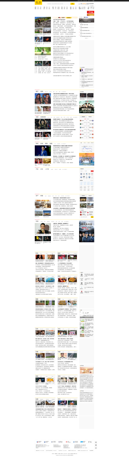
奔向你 (49, 68)
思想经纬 (54, 29)
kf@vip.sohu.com (73, 450)
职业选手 (69, 399)
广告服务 (59, 453)
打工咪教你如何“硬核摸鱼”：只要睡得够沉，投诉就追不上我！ (69, 389)
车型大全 (55, 169)
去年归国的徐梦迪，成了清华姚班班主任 (65, 269)
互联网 (41, 221)
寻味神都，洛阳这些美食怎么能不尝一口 (43, 289)
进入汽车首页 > (64, 169)
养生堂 (45, 72)
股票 (51, 143)
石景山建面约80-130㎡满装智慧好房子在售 (86, 386)
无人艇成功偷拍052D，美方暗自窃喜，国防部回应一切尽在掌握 (47, 366)
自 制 (36, 68)
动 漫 (36, 71)
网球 (71, 117)
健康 (67, 8)
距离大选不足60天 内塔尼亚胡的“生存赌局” (60, 48)
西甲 (64, 117)
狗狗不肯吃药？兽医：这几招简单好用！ (65, 392)
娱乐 (37, 91)
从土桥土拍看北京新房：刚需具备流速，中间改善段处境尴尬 (64, 199)
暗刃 (49, 67)
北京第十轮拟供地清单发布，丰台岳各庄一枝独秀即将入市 (63, 213)
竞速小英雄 (49, 71)
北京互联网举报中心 (47, 442)
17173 (91, 8)
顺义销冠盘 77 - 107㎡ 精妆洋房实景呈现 (86, 380)
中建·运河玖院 (89, 208)
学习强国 (90, 12)
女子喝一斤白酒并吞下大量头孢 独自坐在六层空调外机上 (63, 65)
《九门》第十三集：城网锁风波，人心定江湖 (44, 417)
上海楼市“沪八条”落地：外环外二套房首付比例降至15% (63, 202)
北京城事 (80, 17)
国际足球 (57, 117)
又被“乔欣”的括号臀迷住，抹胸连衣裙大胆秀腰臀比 (45, 269)
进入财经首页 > (63, 143)
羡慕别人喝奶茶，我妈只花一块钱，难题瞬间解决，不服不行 (89, 320)
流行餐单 (63, 276)
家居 (49, 8)
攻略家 (53, 276)
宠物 (59, 376)
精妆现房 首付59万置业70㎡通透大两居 (86, 401)
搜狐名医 (47, 299)
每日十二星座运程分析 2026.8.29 (41, 389)
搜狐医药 (41, 299)
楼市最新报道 (91, 212)
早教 (63, 299)
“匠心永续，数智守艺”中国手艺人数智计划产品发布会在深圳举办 (69, 343)
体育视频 (43, 117)
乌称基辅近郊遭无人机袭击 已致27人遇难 (60, 50)
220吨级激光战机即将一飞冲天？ (41, 363)
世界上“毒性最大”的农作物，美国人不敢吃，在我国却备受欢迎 (69, 292)
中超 (54, 117)
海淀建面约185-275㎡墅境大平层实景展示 (86, 398)
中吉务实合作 (64, 30)
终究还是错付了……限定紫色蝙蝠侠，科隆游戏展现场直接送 (68, 412)
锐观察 (63, 24)
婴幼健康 (75, 299)
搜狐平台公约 (75, 453)
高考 (63, 253)
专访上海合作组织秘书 (57, 30)
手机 (56, 221)
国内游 (41, 276)
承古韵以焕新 (61, 27)
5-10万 (81, 182)
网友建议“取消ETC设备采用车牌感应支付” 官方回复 (62, 42)
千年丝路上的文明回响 (69, 34)
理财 (40, 8)
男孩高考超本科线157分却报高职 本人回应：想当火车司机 (63, 72)
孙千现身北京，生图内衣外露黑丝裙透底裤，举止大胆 (45, 264)
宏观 (38, 8)
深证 (84, 142)
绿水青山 (46, 67)
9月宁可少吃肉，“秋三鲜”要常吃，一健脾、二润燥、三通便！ (69, 294)
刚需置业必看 (84, 212)
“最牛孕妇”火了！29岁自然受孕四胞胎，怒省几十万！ (67, 310)
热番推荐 (53, 399)
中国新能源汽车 (63, 22)
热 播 (36, 67)
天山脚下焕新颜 (56, 34)
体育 (37, 117)
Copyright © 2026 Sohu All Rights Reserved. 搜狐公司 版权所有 (64, 455)
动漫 (73, 8)
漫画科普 (47, 399)
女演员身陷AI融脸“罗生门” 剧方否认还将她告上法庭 (62, 75)
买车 (55, 8)
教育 (64, 8)
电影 (53, 91)
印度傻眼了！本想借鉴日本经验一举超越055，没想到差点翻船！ (47, 369)
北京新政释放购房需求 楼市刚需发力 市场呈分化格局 (62, 214)
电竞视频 (63, 399)
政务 (93, 8)
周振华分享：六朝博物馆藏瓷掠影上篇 (42, 340)
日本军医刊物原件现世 (72, 32)
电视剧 (58, 7)
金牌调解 (39, 72)
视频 (55, 7)
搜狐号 (81, 272)
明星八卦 (46, 91)
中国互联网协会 (69, 442)
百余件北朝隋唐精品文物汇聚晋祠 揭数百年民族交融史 (45, 346)
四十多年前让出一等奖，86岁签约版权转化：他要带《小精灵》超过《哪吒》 (49, 415)
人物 (46, 253)
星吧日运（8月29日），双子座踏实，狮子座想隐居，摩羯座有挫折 (47, 392)
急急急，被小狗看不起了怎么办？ (64, 394)
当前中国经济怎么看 (70, 22)
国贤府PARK (81, 208)
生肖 (52, 376)
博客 (84, 7)
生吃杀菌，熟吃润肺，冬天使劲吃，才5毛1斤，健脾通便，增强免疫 (70, 287)
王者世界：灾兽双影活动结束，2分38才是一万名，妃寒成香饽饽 (69, 417)
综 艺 (36, 72)
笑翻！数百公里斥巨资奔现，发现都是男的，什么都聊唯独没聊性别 (89, 324)
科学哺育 (69, 299)
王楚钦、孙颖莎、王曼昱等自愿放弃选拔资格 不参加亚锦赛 (63, 63)
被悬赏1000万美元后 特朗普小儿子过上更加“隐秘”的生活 (63, 53)
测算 (41, 376)
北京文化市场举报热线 (76, 442)
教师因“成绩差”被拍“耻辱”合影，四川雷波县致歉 (66, 268)
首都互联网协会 (84, 442)
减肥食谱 (75, 276)
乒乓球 (67, 117)
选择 (42, 72)
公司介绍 (69, 453)
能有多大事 (43, 67)
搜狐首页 (38, 2)
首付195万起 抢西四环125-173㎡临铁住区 (86, 383)
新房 (47, 8)
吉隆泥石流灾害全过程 (57, 24)
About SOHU (65, 453)
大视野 (91, 7)
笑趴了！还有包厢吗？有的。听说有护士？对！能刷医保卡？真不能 (89, 331)
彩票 (84, 8)
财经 (37, 143)
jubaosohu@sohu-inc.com (84, 450)
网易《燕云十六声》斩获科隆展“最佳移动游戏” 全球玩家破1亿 (69, 410)
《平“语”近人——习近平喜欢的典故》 (67, 21)
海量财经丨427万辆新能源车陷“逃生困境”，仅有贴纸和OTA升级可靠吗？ (71, 366)
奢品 (52, 253)
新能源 (58, 8)
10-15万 (85, 182)
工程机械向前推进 (68, 27)
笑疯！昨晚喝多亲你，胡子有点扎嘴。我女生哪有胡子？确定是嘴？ (89, 335)
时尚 (37, 253)
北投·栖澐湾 (88, 202)
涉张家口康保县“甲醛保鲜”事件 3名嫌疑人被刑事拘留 (62, 41)
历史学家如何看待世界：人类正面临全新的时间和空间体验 (46, 343)
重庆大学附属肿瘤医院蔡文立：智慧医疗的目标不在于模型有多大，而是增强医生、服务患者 (52, 315)
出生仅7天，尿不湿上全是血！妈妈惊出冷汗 (65, 312)
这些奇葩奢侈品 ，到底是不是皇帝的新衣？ (43, 266)
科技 (37, 221)
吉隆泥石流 (74, 24)
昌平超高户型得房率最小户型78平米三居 (86, 379)
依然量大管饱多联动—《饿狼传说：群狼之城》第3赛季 (68, 415)
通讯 (44, 221)
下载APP (89, 0)
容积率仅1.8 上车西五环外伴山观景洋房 (86, 399)
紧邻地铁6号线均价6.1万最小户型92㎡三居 (86, 376)
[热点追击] (86, 17)
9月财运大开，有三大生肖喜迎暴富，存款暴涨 (44, 387)
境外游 (47, 276)
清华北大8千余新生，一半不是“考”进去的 (65, 266)
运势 (46, 376)
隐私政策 (72, 453)
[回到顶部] (96, 451)
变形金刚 (39, 71)
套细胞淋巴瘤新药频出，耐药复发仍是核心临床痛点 (45, 317)
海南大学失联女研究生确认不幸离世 (59, 69)
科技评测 (52, 221)
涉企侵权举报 (91, 450)
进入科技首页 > (66, 221)
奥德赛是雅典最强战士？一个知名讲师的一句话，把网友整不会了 (47, 412)
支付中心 (53, 453)
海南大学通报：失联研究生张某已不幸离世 (65, 264)
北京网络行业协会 (54, 442)
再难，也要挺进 (56, 22)
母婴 (67, 7)
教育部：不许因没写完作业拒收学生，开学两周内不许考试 (68, 271)
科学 (59, 221)
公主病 (39, 68)
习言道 (58, 21)
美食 (59, 276)
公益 (93, 7)
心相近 (54, 21)
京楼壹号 (83, 214)
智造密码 (72, 29)
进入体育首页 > (75, 117)
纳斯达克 (92, 142)
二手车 (47, 169)
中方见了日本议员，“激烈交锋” (63, 363)
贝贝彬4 (43, 71)
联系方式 (62, 453)
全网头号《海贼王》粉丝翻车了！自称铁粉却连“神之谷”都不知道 (47, 410)
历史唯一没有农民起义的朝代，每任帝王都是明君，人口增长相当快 (48, 345)
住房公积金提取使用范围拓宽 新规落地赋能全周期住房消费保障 (64, 201)
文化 (73, 7)
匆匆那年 (42, 68)
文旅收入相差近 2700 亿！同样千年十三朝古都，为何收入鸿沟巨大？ (48, 287)
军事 (38, 7)
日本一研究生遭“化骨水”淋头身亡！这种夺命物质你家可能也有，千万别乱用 (71, 368)
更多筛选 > (92, 180)
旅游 (64, 7)
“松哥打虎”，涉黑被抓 (61, 369)
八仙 (46, 71)
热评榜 (82, 8)
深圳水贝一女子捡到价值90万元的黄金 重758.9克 (62, 70)
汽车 (37, 169)
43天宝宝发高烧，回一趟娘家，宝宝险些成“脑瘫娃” (67, 317)
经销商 (60, 169)
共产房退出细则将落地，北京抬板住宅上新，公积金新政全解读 (64, 211)
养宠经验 (63, 376)
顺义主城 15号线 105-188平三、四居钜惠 (86, 395)
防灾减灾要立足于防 (61, 29)
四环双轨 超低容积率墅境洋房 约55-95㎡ (86, 392)
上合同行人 (62, 34)
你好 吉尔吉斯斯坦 (63, 32)
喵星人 (69, 376)
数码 (62, 221)
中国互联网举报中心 (39, 442)
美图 (59, 91)
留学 (69, 253)
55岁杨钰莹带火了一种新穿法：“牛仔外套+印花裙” (45, 271)
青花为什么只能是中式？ (42, 57)
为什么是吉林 (55, 27)
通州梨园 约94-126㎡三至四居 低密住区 (86, 394)
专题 (40, 7)
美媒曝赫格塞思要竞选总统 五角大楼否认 (60, 51)
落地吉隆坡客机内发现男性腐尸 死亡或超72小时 (61, 54)
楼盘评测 (90, 214)
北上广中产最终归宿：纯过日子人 (42, 268)
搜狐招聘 (56, 453)
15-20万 (88, 182)
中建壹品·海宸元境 (82, 202)
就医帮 (53, 299)
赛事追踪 (75, 399)
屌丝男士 (46, 68)
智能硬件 (48, 221)
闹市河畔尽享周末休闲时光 (40, 292)
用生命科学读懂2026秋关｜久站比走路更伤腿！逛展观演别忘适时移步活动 (49, 310)
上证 (81, 142)
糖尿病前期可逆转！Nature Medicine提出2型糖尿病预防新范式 (47, 312)
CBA (51, 117)
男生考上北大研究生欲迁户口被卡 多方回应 (61, 62)
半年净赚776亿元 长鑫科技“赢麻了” (59, 58)
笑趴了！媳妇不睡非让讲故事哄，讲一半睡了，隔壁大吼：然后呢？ (89, 327)
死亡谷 (39, 67)
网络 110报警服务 (61, 442)
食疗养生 (69, 276)
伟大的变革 (90, 14)
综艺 (56, 91)
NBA (49, 7)
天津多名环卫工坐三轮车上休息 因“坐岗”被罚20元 (62, 60)
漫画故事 (41, 399)
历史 (75, 7)
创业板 (88, 142)
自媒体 (52, 169)
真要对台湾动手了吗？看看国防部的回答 (43, 368)
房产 (37, 195)
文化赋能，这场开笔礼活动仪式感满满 (64, 345)
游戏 (75, 8)
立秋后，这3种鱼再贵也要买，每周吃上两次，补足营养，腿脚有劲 (70, 289)
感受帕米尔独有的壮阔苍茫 (42, 56)
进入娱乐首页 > (64, 91)
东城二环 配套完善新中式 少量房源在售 (86, 382)
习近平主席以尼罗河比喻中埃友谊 (59, 19)
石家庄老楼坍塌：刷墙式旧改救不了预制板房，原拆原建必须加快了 (65, 204)
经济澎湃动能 (68, 24)
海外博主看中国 (56, 32)
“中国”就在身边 (71, 30)
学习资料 (75, 253)
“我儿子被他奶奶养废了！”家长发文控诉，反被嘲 (66, 315)
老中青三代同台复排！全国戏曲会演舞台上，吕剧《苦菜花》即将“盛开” (70, 346)
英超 (47, 7)
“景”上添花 (68, 29)
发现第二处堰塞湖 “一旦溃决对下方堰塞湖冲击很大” (62, 39)
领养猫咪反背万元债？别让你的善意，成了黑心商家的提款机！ (69, 387)
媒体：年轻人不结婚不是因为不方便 (59, 44)
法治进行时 (48, 72)
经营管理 (58, 143)
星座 (37, 376)
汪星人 (75, 376)
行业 (55, 143)
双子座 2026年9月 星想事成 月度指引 (42, 394)
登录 (93, 0)
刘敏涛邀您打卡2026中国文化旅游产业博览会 (44, 294)
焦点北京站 (91, 211)
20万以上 (92, 182)
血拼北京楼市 (84, 211)
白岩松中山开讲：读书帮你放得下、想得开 (65, 340)
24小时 (82, 7)
